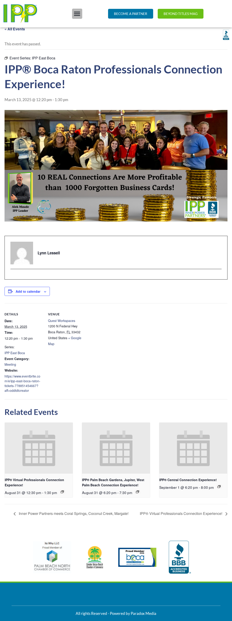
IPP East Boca (15, 353)
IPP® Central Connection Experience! (188, 479)
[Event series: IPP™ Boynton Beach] (219, 486)
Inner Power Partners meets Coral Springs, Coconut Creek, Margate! (73, 513)
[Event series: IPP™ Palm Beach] (137, 491)
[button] (77, 14)
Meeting (10, 364)
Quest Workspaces (61, 320)
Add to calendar (28, 291)
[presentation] (39, 448)
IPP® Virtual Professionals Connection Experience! (181, 513)
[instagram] (13, 277)
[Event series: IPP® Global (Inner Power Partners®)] (62, 491)
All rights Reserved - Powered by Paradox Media (116, 613)
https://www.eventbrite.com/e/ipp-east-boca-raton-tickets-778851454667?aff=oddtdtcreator (22, 383)
